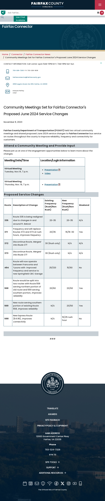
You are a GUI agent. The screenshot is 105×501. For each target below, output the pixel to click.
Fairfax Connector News (38, 54)
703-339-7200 (18, 70)
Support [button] (51, 467)
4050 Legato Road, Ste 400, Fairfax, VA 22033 (30, 84)
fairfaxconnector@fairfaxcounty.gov (27, 77)
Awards (52, 414)
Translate (52, 408)
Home (5, 54)
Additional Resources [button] (51, 472)
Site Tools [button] (51, 462)
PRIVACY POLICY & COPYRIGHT (52, 425)
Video (48, 173)
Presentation (51, 169)
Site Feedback (52, 419)
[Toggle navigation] (100, 5)
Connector (17, 54)
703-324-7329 (52, 449)
